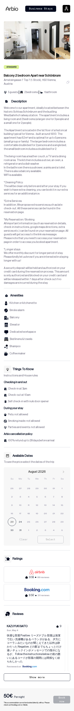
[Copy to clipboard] (68, 82)
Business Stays (41, 8)
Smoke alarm (16, 310)
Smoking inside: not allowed (24, 421)
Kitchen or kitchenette (23, 303)
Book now (61, 699)
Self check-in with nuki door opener (28, 401)
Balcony (14, 317)
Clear (23, 539)
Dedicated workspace (23, 332)
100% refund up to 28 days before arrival (31, 440)
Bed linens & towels (21, 339)
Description (19, 101)
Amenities (16, 295)
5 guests (13, 92)
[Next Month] (64, 473)
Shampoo (14, 346)
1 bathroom (50, 92)
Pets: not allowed (18, 414)
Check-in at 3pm (17, 388)
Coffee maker (17, 353)
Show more (37, 677)
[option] (12, 488)
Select (50, 539)
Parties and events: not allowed (26, 427)
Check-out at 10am (19, 395)
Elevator (15, 324)
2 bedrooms (31, 92)
